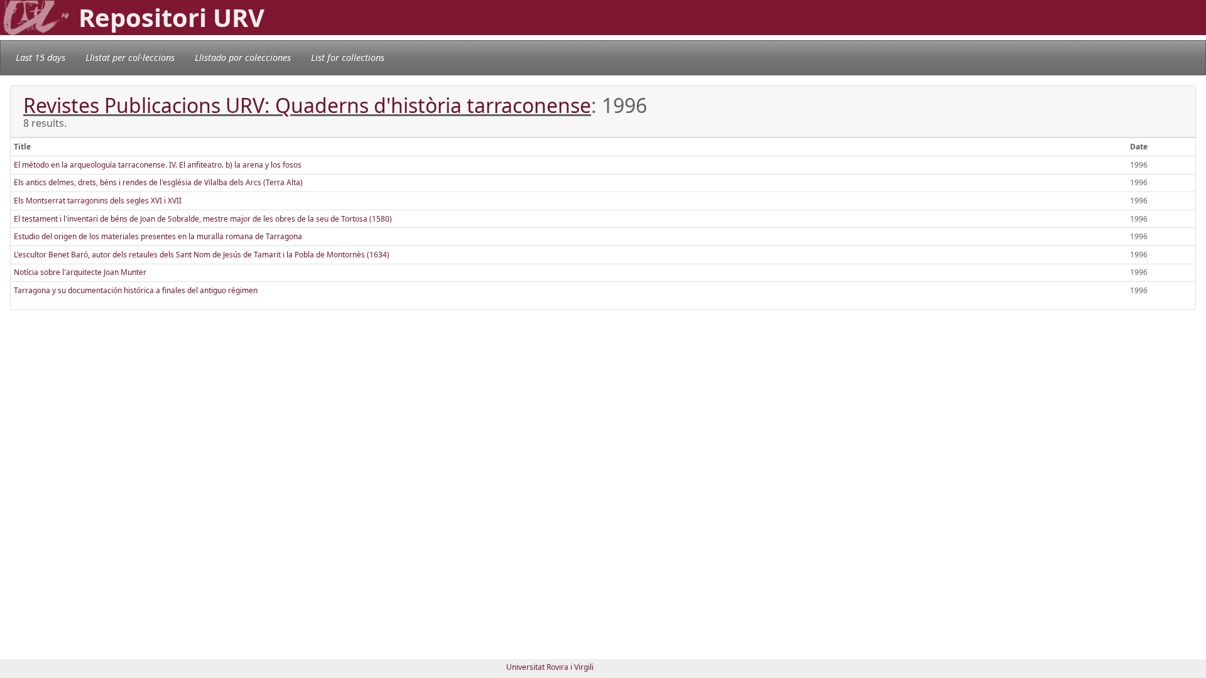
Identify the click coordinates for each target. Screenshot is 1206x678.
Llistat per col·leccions (130, 57)
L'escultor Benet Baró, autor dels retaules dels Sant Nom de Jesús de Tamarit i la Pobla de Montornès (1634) (201, 254)
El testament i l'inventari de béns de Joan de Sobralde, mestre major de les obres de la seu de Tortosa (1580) (203, 218)
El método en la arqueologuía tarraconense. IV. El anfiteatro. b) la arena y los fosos (158, 164)
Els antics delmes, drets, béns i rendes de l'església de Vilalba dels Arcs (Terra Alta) (158, 182)
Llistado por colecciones (243, 57)
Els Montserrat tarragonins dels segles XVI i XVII (98, 200)
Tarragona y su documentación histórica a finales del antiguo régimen (136, 290)
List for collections (347, 57)
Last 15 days (40, 57)
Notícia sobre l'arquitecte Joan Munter (80, 272)
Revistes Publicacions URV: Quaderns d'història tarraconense (307, 105)
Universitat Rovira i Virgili (550, 667)
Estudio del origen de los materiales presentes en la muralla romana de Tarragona (158, 236)
